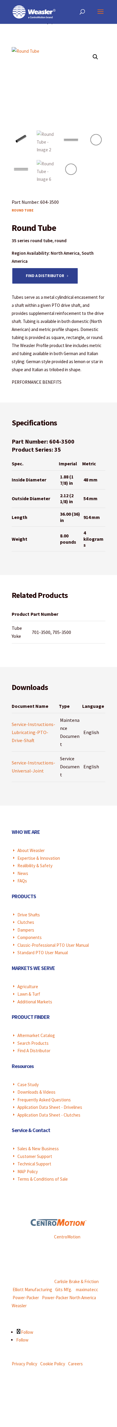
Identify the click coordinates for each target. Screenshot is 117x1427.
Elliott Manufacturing (32, 1289)
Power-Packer (26, 1297)
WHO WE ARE (26, 831)
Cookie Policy (52, 1364)
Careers (75, 1364)
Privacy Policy (24, 1364)
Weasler (19, 1305)
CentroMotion (67, 1237)
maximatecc (87, 1289)
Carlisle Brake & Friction (76, 1281)
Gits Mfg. (63, 1289)
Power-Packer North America (69, 1297)
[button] (95, 57)
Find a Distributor (45, 275)
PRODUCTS (24, 896)
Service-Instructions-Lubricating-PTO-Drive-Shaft (33, 732)
